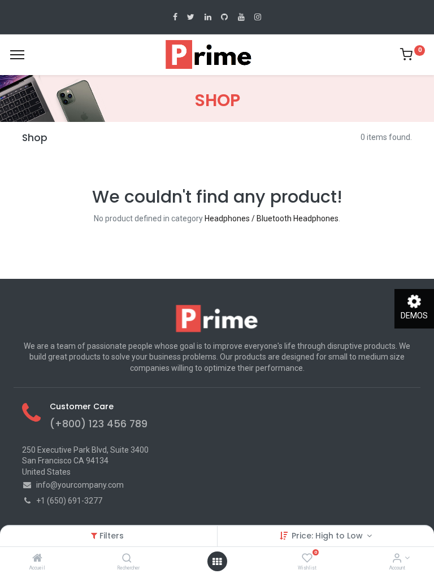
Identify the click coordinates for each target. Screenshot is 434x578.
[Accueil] (37, 558)
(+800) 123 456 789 (98, 424)
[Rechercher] (126, 558)
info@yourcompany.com (80, 484)
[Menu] (17, 54)
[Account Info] (397, 558)
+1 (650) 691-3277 (69, 500)
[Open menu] (217, 561)
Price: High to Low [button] (328, 535)
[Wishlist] (307, 558)
